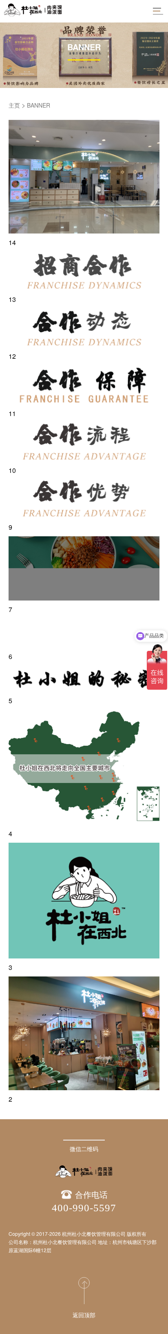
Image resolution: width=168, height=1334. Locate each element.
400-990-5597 (84, 1207)
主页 (14, 105)
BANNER (38, 105)
